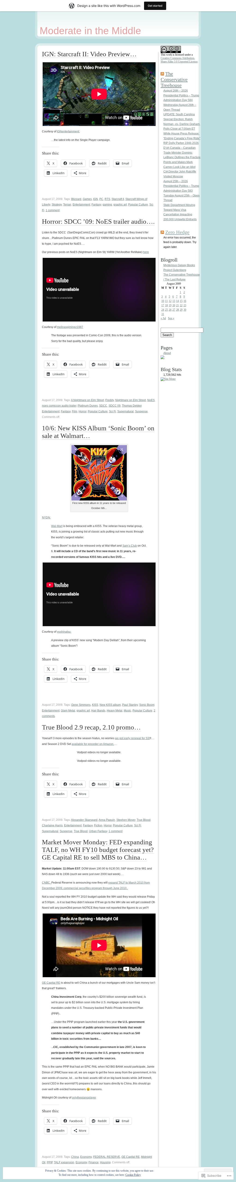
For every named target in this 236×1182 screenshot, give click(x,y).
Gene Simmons (81, 704)
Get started (155, 5)
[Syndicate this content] (162, 74)
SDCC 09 (115, 405)
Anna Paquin (107, 820)
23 (184, 305)
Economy (86, 1156)
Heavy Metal (114, 710)
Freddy (109, 400)
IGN (95, 199)
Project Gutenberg (174, 270)
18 (166, 305)
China (75, 1156)
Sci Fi (112, 411)
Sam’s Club (129, 545)
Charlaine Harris (52, 825)
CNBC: (46, 882)
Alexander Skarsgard (84, 820)
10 (162, 301)
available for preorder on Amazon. (93, 744)
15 (181, 301)
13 (173, 301)
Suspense (141, 411)
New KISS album (110, 704)
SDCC (103, 405)
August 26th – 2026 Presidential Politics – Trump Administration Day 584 (181, 95)
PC (101, 199)
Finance (93, 1162)
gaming (107, 204)
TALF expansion (64, 1162)
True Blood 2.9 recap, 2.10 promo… (91, 727)
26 (170, 309)
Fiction (98, 825)
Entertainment (81, 204)
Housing (105, 1162)
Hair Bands (98, 710)
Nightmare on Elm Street (130, 400)
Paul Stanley (130, 704)
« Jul (163, 318)
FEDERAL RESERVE (106, 1156)
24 (162, 309)
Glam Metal (68, 710)
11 (166, 301)
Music (127, 710)
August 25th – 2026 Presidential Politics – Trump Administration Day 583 (181, 186)
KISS (95, 704)
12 (170, 301)
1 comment (52, 210)
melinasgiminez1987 (70, 327)
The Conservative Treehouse (174, 79)
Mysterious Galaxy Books (179, 265)
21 (177, 305)
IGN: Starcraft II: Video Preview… (89, 54)
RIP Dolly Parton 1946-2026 (181, 143)
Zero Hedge (177, 232)
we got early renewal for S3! (132, 738)
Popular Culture (138, 204)
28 (177, 309)
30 (184, 309)
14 (177, 301)
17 (162, 305)
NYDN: (46, 517)
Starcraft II (118, 199)
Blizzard (76, 199)
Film (74, 411)
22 (181, 305)
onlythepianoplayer (84, 1097)
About (167, 353)
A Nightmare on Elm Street (87, 400)
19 (170, 305)
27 (173, 309)
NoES (151, 400)
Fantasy (96, 204)
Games (87, 199)
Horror (82, 411)
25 (166, 309)
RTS (107, 199)
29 (181, 309)
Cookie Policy (133, 1174)
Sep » (171, 318)
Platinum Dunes (88, 405)
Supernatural (125, 411)
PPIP (50, 1162)
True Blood (143, 820)
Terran (67, 204)
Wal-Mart (56, 526)
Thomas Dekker (132, 405)
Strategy (57, 204)
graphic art (120, 204)
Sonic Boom (146, 704)
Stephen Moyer (125, 820)
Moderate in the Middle (90, 30)
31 (162, 314)
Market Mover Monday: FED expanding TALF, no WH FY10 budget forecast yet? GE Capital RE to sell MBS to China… (98, 849)
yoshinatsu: (64, 631)
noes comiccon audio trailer (59, 405)
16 (184, 301)
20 (173, 305)
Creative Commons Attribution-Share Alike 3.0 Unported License (179, 60)
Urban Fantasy (98, 831)
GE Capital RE (51, 982)
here (146, 252)
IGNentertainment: (68, 131)
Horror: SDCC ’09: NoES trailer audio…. (98, 221)
